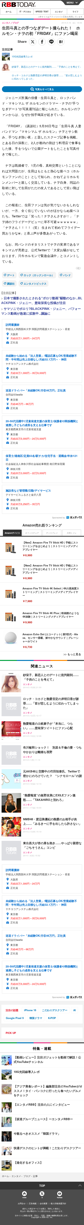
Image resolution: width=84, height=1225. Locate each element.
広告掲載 (33, 1203)
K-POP (52, 1018)
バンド (67, 275)
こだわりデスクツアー (54, 1010)
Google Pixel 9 (15, 1018)
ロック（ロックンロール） (39, 275)
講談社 (11, 283)
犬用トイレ (72, 533)
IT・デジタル (25, 12)
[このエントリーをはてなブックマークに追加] (60, 41)
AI (74, 1010)
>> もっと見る (72, 654)
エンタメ (59, 12)
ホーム (9, 12)
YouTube (59, 1197)
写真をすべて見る (44, 89)
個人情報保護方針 (58, 1203)
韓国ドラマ (35, 1018)
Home (24, 1197)
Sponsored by (58, 517)
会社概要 (43, 1203)
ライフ (75, 12)
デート (11, 275)
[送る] (51, 41)
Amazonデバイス (12, 533)
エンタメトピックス (35, 283)
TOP (42, 1186)
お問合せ (22, 1203)
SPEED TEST (42, 12)
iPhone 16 (30, 1010)
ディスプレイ (52, 533)
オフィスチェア (32, 533)
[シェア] (42, 41)
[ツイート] (32, 41)
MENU (70, 2)
